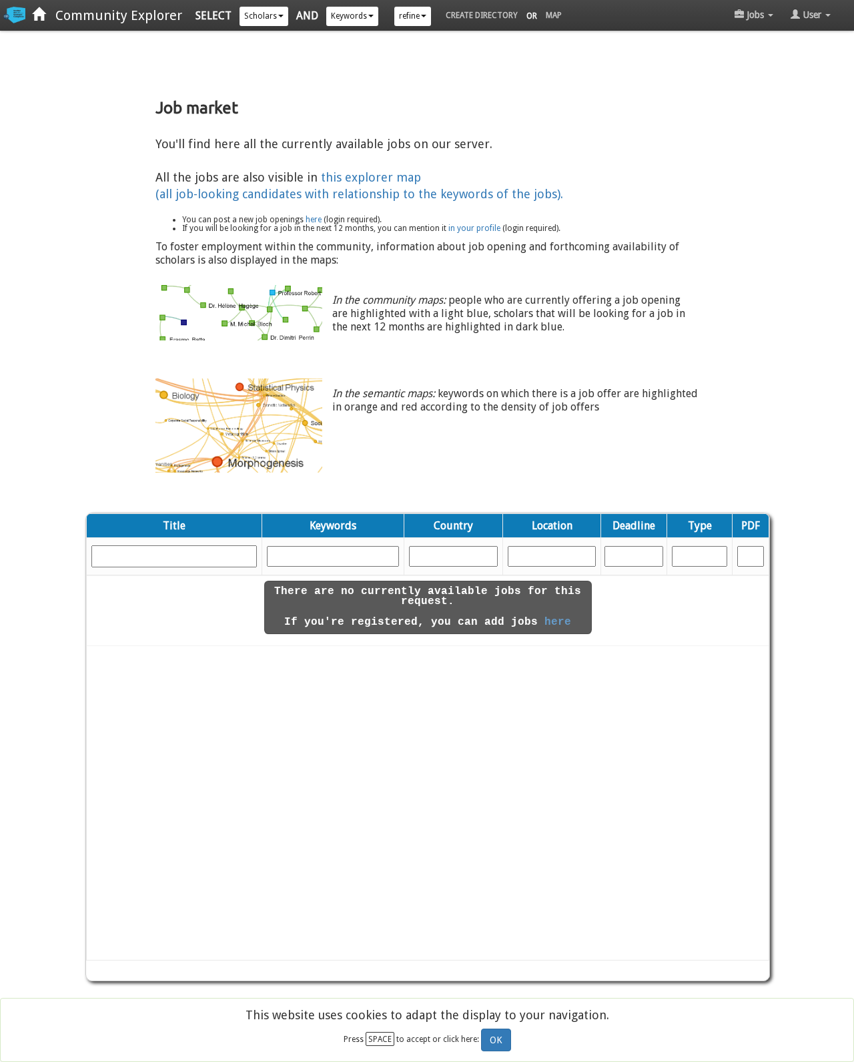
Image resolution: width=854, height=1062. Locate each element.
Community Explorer (113, 15)
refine (409, 16)
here (314, 219)
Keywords (349, 16)
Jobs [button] (755, 14)
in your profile (474, 228)
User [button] (812, 14)
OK (496, 1040)
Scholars (260, 16)
